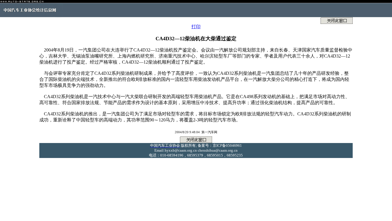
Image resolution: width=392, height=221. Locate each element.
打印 (196, 26)
